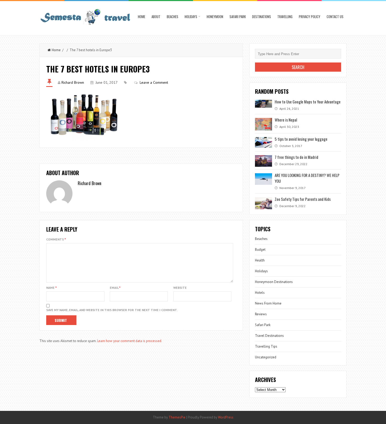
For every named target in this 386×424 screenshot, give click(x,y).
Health (260, 260)
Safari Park (237, 16)
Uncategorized (265, 357)
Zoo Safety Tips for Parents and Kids (303, 199)
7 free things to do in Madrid (296, 157)
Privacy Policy (309, 16)
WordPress (225, 417)
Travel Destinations (269, 335)
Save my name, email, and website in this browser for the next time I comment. (112, 310)
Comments (56, 239)
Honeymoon (215, 16)
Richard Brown (72, 82)
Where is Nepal (286, 120)
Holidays (191, 16)
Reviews (261, 314)
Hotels (260, 292)
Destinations (261, 16)
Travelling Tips (266, 346)
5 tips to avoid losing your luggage (301, 139)
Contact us (335, 16)
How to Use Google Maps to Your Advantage (308, 101)
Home (141, 16)
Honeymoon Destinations (274, 282)
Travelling (285, 16)
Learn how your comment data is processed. (129, 341)
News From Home (268, 303)
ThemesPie (177, 417)
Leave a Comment (154, 82)
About (156, 16)
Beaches (172, 16)
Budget (260, 249)
